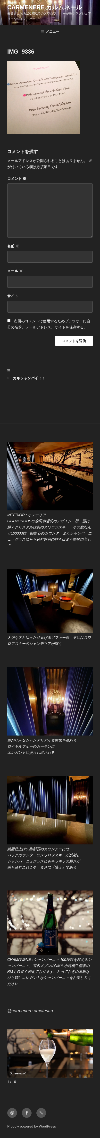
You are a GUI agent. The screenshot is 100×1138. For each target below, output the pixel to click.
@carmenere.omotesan (30, 1010)
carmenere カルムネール (44, 7)
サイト (12, 296)
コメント (16, 178)
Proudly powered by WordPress (31, 1126)
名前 (13, 246)
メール (15, 271)
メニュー (52, 31)
